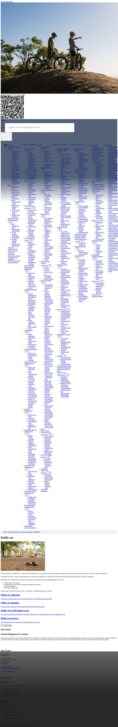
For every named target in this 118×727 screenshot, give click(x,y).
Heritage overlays (66, 359)
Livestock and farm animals (16, 245)
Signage (81, 227)
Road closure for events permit (113, 214)
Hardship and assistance (16, 216)
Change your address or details (15, 206)
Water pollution (32, 489)
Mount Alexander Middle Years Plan (32, 323)
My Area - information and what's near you (12, 249)
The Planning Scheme (65, 303)
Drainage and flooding (48, 222)
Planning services (62, 265)
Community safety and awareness (29, 466)
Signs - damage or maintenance (48, 247)
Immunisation (32, 304)
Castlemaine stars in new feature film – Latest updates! (48, 383)
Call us (46, 267)
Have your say (45, 430)
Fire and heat (32, 213)
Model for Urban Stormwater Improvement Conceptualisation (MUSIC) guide (66, 387)
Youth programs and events (32, 341)
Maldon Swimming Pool (99, 229)
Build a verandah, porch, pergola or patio (66, 217)
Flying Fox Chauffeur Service (82, 264)
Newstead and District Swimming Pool (100, 235)
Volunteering (32, 460)
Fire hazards (48, 225)
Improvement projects (32, 287)
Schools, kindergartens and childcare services (32, 296)
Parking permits (30, 357)
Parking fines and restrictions (32, 354)
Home (5, 532)
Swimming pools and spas (66, 244)
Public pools (95, 220)
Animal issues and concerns (16, 230)
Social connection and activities (32, 374)
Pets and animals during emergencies (32, 220)
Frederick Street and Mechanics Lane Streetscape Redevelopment (66, 313)
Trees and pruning (47, 250)
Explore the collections (99, 261)
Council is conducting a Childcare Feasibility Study (32, 309)
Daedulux (81, 294)
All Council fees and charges (47, 210)
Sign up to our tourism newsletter (97, 295)
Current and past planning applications (65, 278)
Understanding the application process (65, 283)
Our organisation (48, 206)
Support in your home (31, 378)
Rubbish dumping (47, 244)
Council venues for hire (100, 207)
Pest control (31, 252)
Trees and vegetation (14, 256)
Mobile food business (82, 211)
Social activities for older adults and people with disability (32, 455)
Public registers (48, 436)
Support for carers (31, 385)
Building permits (83, 232)
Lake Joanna (99, 270)
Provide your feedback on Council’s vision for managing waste (48, 320)
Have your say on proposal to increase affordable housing (48, 368)
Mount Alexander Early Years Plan (31, 316)
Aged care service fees (31, 391)
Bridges (30, 279)
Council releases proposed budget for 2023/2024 (47, 295)
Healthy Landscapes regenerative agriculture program (31, 257)
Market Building (98, 210)
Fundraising (111, 261)
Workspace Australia (82, 278)
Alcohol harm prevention (32, 463)
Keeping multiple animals (14, 240)
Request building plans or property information (66, 239)
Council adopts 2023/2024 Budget (48, 304)
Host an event (28, 411)
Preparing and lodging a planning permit (65, 273)
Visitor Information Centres (99, 251)
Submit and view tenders (48, 475)
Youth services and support (32, 345)
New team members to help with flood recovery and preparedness (48, 351)
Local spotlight (79, 255)
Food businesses (83, 221)
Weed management (31, 249)
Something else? (65, 224)
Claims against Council (48, 449)
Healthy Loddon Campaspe (31, 437)
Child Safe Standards (47, 439)
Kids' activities (32, 327)
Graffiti (30, 474)
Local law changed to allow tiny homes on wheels (47, 311)
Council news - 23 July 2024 (48, 373)
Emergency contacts (31, 224)
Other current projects (65, 332)
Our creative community (26, 532)
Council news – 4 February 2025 (48, 377)
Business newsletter (80, 236)
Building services (62, 227)
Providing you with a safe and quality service (32, 395)
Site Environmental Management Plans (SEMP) (65, 394)
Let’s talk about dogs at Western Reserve (48, 328)
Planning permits (81, 230)
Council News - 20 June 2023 (48, 300)
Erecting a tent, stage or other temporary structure (65, 211)
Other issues (48, 253)
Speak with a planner (64, 288)
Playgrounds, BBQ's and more (99, 273)
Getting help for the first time (31, 369)
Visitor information (97, 241)
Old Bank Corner (98, 214)
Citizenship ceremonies (44, 490)
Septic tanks (64, 226)
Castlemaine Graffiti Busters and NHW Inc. (83, 288)
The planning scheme (65, 339)
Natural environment (31, 243)
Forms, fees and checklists (65, 306)
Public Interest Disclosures (48, 452)
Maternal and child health (32, 301)
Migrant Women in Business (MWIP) (83, 269)
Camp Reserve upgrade (65, 318)
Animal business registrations (15, 234)
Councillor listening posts (32, 517)
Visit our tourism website (98, 246)
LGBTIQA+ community (32, 499)
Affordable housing (64, 349)
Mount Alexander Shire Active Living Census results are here (48, 424)
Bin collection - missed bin (48, 219)
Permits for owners (13, 218)
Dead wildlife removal (48, 255)
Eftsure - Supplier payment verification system (47, 485)
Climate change (30, 246)
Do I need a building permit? (65, 232)
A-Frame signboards (82, 215)
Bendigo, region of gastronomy (99, 291)
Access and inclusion (31, 381)
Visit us (46, 270)
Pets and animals (13, 220)
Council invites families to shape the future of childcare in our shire (48, 392)
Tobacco (30, 488)
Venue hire (31, 418)
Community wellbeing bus (32, 388)
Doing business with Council (48, 478)
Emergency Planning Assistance (31, 233)
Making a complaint (47, 445)
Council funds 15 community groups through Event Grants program (48, 416)
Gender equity (32, 497)
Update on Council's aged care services (32, 400)
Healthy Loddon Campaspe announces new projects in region (48, 342)
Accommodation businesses (83, 208)
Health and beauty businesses (82, 224)
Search (3, 127)
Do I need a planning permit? (66, 269)
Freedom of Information (47, 442)
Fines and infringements (48, 461)
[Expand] (10, 222)
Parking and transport (30, 349)
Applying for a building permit (65, 235)
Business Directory (80, 246)
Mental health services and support (30, 527)
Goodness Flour (83, 284)
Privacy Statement (20, 724)
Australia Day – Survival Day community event (48, 287)
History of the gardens (100, 264)
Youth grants (31, 348)
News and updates (46, 280)
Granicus (35, 726)
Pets (13, 224)
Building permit (112, 245)
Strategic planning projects (66, 346)
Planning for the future (63, 334)
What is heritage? (66, 357)
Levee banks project (64, 325)
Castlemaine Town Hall (99, 217)
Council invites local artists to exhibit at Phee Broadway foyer (48, 401)
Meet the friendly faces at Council (48, 334)
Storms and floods (31, 215)
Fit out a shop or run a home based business (66, 204)
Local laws (47, 459)
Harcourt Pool (100, 226)
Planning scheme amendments (66, 342)
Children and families (30, 289)
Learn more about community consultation (31, 522)
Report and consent (64, 262)
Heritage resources (63, 361)
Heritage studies (65, 364)
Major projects (61, 309)
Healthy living (28, 431)
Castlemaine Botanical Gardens (97, 255)
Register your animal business (83, 218)
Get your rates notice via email (16, 211)
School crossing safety (32, 485)
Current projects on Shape (31, 512)
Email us (47, 269)
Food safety (31, 483)
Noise (46, 260)
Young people (28, 330)
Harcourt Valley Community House (83, 299)
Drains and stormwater (11, 253)
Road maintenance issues (48, 239)
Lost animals (15, 237)
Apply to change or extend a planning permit (66, 292)
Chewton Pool (100, 239)
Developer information (64, 377)
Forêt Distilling (83, 296)
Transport (31, 360)
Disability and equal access (32, 502)
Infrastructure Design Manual (65, 381)
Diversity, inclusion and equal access (30, 492)
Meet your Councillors (47, 276)
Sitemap (29, 724)
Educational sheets (99, 278)
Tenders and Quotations (82, 244)
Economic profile (80, 237)
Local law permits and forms (47, 465)
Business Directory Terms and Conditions (83, 252)
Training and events (80, 234)
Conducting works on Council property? (66, 253)
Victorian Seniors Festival (30, 405)
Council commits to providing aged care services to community (48, 359)
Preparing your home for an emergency (14, 261)
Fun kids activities (30, 441)
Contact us (44, 265)
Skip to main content (7, 1)
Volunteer (27, 409)
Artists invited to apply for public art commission (48, 408)
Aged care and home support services (30, 362)
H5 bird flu (31, 236)
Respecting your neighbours (13, 258)
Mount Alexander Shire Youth (31, 336)
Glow (29, 328)
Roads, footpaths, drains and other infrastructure (29, 267)
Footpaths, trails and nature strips (31, 283)
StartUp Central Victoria (83, 275)
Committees (44, 469)
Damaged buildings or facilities (47, 231)
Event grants (31, 420)
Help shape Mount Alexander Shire (29, 506)
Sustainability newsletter (32, 263)
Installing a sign (65, 207)
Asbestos (30, 481)
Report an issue (45, 214)
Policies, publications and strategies (48, 202)
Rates (42, 429)
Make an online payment (45, 262)
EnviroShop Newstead (82, 260)
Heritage (59, 356)
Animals (46, 258)
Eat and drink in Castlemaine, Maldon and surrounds (100, 285)
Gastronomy (95, 281)
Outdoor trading (83, 206)
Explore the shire (13, 532)
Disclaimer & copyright (7, 724)
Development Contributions (65, 299)
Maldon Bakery (83, 273)
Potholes (46, 236)
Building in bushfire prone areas (65, 258)
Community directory (30, 430)
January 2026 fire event (32, 210)
